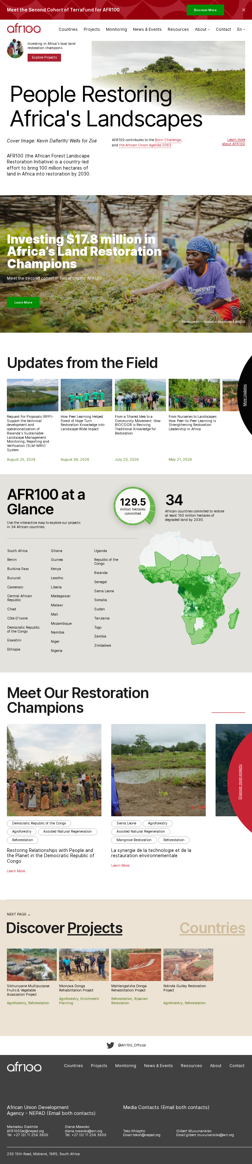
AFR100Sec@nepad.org (25, 1131)
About (215, 1065)
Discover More (205, 10)
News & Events (147, 29)
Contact (223, 29)
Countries (68, 29)
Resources (178, 29)
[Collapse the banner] (244, 10)
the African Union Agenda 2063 (145, 145)
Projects (92, 29)
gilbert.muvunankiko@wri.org (210, 1135)
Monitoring (116, 29)
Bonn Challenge (168, 140)
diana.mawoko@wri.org (83, 1131)
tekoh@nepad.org (146, 1135)
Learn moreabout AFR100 (233, 142)
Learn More (23, 302)
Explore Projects (44, 57)
